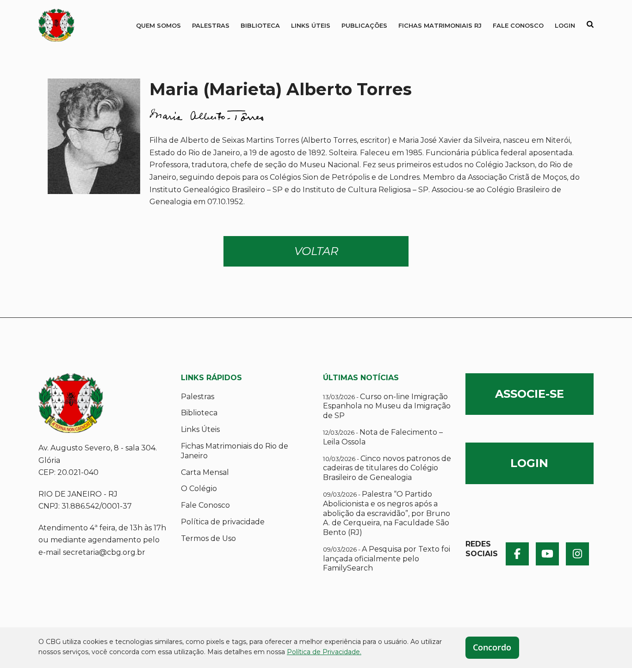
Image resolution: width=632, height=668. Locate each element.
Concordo (492, 647)
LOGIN (529, 463)
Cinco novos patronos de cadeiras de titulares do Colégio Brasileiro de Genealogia (387, 468)
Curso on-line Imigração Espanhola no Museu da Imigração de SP (387, 406)
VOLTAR (316, 251)
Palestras (210, 25)
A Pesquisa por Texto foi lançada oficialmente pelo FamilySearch (386, 559)
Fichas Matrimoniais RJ (440, 25)
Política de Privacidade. (324, 652)
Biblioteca (260, 25)
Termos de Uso (208, 538)
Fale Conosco (518, 25)
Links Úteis (310, 25)
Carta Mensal (205, 472)
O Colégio (199, 488)
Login (565, 25)
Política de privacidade (223, 521)
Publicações (364, 25)
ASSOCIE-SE (529, 394)
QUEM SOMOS (158, 25)
